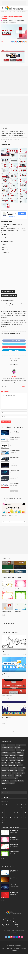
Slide (4, 775)
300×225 (4, 244)
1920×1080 (5, 252)
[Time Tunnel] (5, 879)
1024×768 (5, 249)
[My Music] (14, 642)
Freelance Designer (7, 696)
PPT (21, 770)
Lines (11, 762)
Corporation (6, 333)
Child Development (14, 483)
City (13, 752)
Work (20, 780)
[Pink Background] (20, 583)
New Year (5, 767)
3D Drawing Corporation (15, 450)
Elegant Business (14, 870)
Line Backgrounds (5, 588)
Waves (13, 780)
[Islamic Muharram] (14, 708)
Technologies (15, 13)
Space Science (14, 360)
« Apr (2, 822)
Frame (20, 757)
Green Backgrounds (19, 600)
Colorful (20, 752)
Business (20, 750)
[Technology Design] (5, 887)
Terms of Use (17, 948)
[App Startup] (14, 664)
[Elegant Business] (5, 872)
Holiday (20, 760)
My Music (4, 652)
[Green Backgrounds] (20, 595)
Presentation (6, 773)
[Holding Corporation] (5, 459)
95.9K (25, 720)
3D (3, 745)
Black (17, 747)
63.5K (25, 654)
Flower (4, 757)
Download (21, 213)
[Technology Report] (5, 432)
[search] (25, 8)
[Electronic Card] (5, 446)
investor (12, 333)
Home (3, 948)
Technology (17, 333)
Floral (20, 755)
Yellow (11, 783)
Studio (18, 775)
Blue (4, 750)
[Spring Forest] (20, 606)
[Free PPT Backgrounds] (13, 912)
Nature (19, 765)
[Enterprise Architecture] (5, 439)
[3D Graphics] (20, 571)
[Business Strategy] (5, 478)
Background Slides (7, 747)
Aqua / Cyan (4, 13)
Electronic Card (13, 444)
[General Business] (5, 465)
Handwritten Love (14, 892)
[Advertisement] (14, 3)
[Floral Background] (7, 595)
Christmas (5, 752)
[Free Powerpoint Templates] (14, 8)
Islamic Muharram (7, 718)
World (4, 783)
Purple (15, 773)
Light (4, 762)
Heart (12, 760)
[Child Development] (5, 485)
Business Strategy (14, 477)
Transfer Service (14, 364)
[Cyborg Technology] (5, 472)
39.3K (25, 676)
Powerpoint (12, 770)
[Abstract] (20, 563)
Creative (5, 755)
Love (17, 762)
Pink (4, 770)
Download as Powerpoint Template (9, 295)
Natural (12, 765)
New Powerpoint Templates (10, 827)
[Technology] (20, 567)
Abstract (11, 745)
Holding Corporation (14, 457)
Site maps (14, 950)
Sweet (4, 778)
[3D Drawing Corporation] (5, 452)
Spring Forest (18, 611)
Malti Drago (5, 20)
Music (4, 765)
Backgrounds (21, 745)
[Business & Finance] (8, 563)
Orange (14, 767)
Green (5, 760)
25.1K (25, 698)
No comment (21, 20)
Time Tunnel (12, 877)
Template (5, 780)
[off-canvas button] (2, 8)
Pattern (22, 767)
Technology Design (14, 884)
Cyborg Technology (14, 470)
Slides (10, 775)
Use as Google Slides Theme (8, 291)
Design (13, 755)
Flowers (12, 757)
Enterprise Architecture (15, 437)
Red (9, 13)
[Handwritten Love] (5, 895)
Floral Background (5, 600)
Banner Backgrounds (6, 611)
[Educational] (8, 567)
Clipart (4, 515)
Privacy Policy (9, 948)
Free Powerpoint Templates (15, 925)
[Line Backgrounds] (7, 583)
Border (11, 750)
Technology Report (14, 431)
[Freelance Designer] (14, 686)
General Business (14, 463)
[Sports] (8, 571)
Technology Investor (11, 214)
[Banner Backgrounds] (7, 606)
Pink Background (18, 588)
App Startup (5, 674)
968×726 (4, 247)
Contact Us (23, 948)
